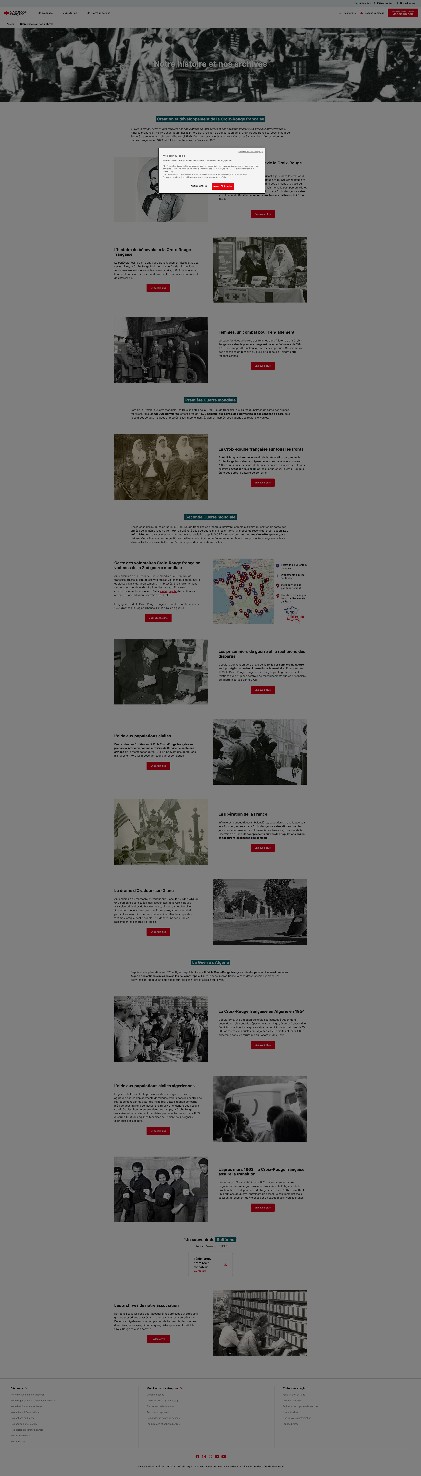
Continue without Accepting (250, 152)
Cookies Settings (198, 186)
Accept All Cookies (222, 186)
